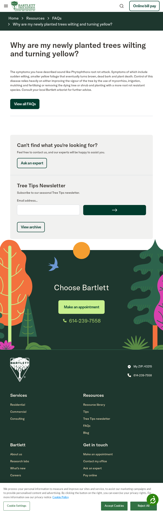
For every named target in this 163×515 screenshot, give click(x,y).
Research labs (19, 461)
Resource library (94, 405)
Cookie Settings (17, 506)
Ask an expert (32, 163)
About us (16, 454)
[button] (140, 366)
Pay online (90, 475)
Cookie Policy (60, 497)
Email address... (27, 200)
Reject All (143, 506)
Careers (15, 475)
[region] (81, 499)
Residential (17, 405)
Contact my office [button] (95, 461)
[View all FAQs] (24, 113)
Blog (86, 433)
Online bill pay (144, 5)
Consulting (17, 419)
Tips (86, 412)
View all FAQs (25, 103)
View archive (31, 227)
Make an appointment (81, 306)
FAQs (86, 426)
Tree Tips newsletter (96, 419)
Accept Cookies (114, 506)
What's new (17, 468)
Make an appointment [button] (98, 454)
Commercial (18, 412)
